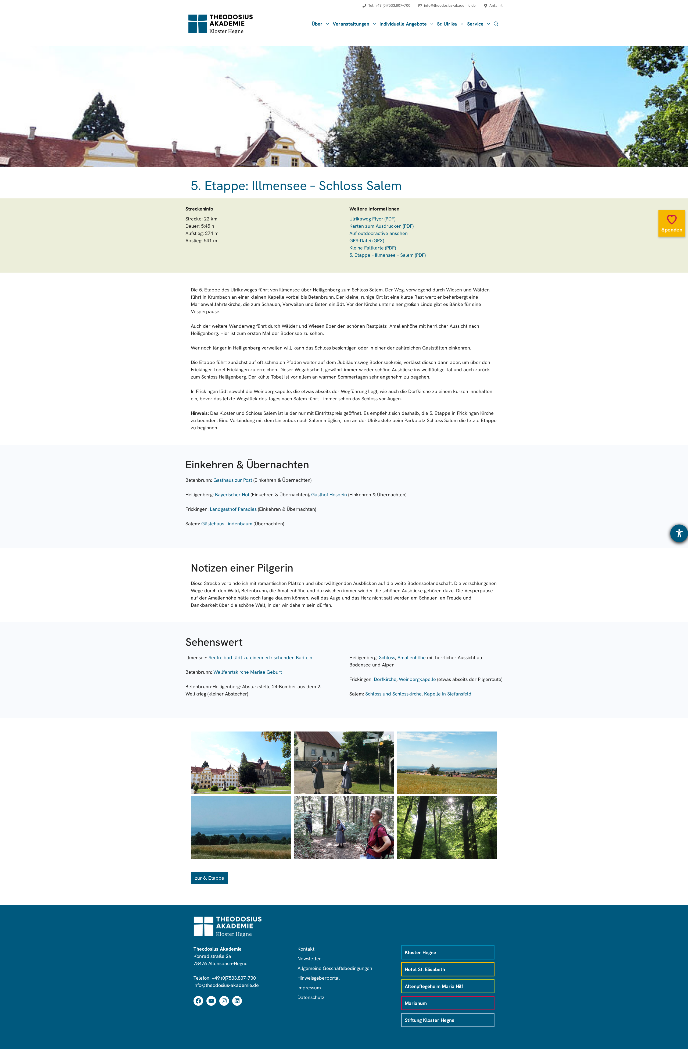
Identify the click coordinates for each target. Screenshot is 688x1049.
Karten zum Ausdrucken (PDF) (381, 226)
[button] (496, 24)
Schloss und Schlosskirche (393, 694)
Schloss (387, 657)
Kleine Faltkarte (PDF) (372, 248)
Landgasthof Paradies (233, 509)
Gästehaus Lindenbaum (226, 523)
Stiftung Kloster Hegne (429, 1020)
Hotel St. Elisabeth (425, 969)
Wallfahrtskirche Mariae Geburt (247, 672)
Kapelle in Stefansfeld (447, 694)
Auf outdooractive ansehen (378, 233)
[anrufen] (386, 8)
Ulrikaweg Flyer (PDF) (372, 219)
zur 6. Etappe (209, 878)
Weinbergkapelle (417, 679)
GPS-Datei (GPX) (366, 240)
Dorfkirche (385, 679)
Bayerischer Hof (232, 494)
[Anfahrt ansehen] (493, 8)
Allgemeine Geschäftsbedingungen (335, 968)
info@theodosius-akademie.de (226, 985)
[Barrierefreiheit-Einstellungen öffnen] (679, 533)
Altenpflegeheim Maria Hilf (434, 986)
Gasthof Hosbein (329, 494)
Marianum (416, 1003)
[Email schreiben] (447, 8)
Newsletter (309, 958)
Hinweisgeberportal (319, 978)
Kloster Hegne (420, 952)
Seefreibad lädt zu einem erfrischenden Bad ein (260, 657)
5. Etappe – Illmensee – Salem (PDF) (387, 255)
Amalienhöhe (411, 657)
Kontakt (306, 949)
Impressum (309, 987)
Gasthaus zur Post (232, 480)
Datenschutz (311, 997)
